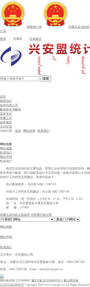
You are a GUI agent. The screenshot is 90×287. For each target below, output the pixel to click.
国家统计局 (34, 27)
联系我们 (44, 131)
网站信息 (29, 131)
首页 (3, 96)
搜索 (45, 78)
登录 (3, 39)
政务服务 (6, 122)
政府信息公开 (9, 105)
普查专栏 (6, 114)
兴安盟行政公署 (41, 214)
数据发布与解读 (10, 109)
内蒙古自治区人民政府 (15, 214)
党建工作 (6, 118)
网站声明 (6, 157)
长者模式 (36, 39)
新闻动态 (6, 101)
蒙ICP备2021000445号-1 (47, 280)
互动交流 (6, 126)
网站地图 (6, 148)
